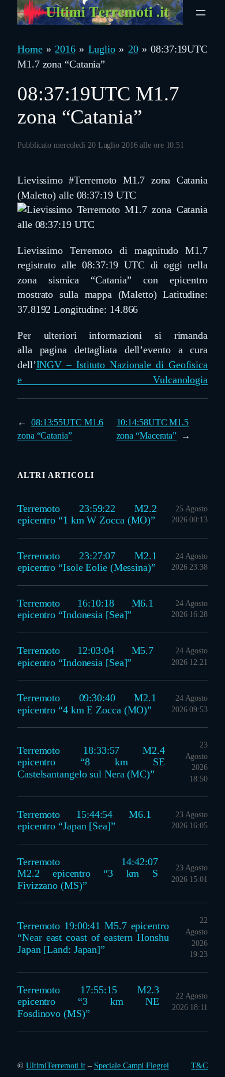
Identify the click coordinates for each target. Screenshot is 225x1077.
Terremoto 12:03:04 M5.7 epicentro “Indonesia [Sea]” (85, 656)
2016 (65, 49)
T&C (199, 1065)
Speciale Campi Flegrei (131, 1065)
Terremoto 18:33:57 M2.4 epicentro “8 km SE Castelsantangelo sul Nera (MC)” (91, 762)
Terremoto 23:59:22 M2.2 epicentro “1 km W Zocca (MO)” (87, 514)
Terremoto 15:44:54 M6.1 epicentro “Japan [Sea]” (84, 820)
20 (133, 49)
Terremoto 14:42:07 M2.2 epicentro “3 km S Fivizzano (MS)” (87, 873)
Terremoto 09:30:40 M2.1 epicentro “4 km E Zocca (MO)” (86, 704)
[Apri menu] (201, 13)
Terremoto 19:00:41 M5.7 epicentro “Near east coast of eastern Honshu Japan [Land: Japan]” (93, 937)
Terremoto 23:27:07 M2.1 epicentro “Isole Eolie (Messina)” (87, 562)
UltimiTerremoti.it (55, 1065)
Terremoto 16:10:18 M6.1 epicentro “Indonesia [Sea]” (85, 609)
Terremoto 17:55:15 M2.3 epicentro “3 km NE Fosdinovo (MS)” (88, 1001)
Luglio (101, 49)
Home (30, 49)
